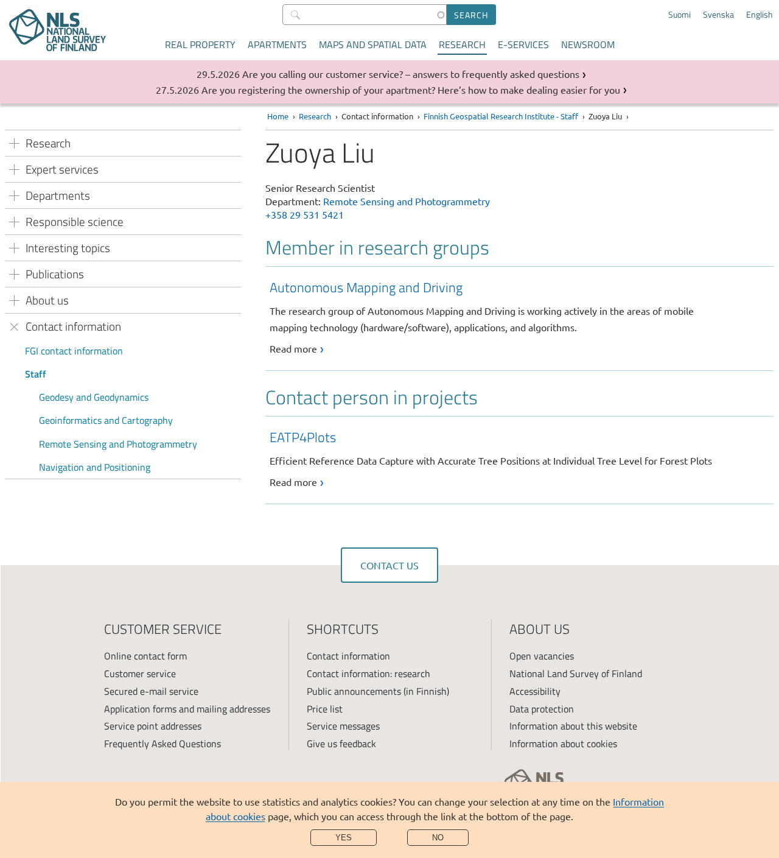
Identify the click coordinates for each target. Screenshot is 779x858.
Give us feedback (341, 743)
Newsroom (588, 44)
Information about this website (573, 726)
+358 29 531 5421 (304, 214)
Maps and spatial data (373, 44)
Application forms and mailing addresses (187, 709)
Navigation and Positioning (94, 467)
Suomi (679, 14)
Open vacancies (541, 656)
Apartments (277, 44)
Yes (343, 837)
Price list (325, 709)
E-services (523, 44)
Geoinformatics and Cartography (106, 420)
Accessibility (535, 691)
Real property (200, 44)
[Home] (57, 30)
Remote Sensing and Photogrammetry (118, 444)
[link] (522, 317)
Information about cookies (563, 743)
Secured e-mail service (151, 691)
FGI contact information (74, 350)
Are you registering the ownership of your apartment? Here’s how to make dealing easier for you (410, 89)
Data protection (541, 709)
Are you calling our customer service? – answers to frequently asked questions (410, 74)
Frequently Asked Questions (162, 743)
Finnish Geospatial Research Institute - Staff (501, 116)
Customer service (140, 673)
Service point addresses (152, 726)
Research (462, 44)
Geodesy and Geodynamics (93, 397)
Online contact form (145, 656)
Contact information (348, 656)
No (438, 837)
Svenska (718, 14)
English (759, 14)
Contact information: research (368, 673)
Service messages (343, 726)
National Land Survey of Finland (575, 673)
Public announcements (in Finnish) (378, 691)
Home (277, 116)
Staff (35, 374)
